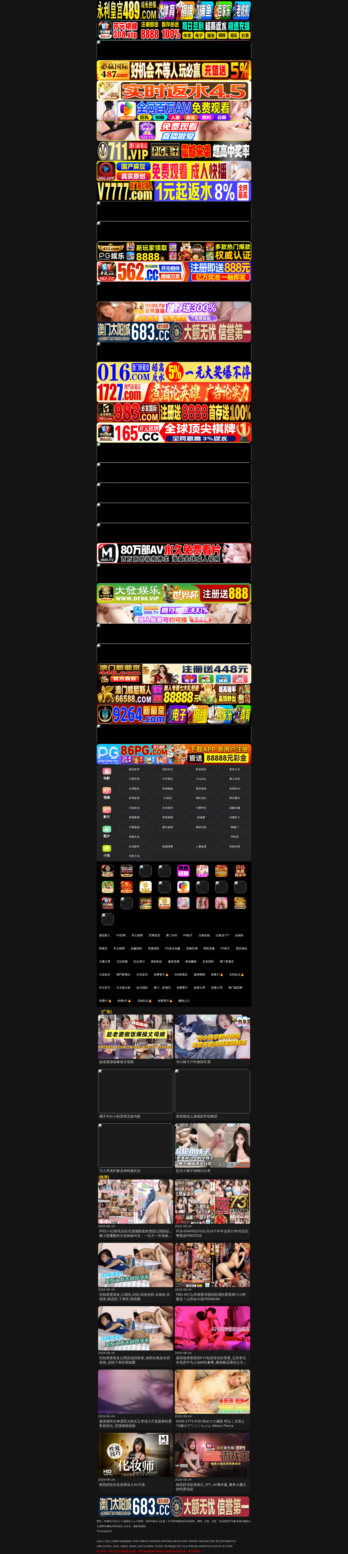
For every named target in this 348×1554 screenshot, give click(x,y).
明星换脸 (167, 817)
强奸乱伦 (167, 769)
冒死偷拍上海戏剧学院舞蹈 (197, 1116)
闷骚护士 (234, 817)
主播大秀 (105, 961)
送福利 (239, 935)
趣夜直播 (173, 961)
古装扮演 (134, 808)
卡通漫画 (134, 827)
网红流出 (201, 798)
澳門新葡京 (123, 974)
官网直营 (154, 935)
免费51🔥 (217, 974)
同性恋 (235, 836)
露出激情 (167, 827)
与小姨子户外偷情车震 (193, 1061)
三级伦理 (134, 778)
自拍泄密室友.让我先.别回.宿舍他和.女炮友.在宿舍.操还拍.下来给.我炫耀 (134, 1296)
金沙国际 (142, 987)
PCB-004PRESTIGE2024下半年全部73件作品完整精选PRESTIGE (212, 1233)
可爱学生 (201, 808)
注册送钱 (204, 935)
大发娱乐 (105, 974)
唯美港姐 (201, 788)
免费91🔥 (105, 1000)
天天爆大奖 (123, 987)
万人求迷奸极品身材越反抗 (120, 1170)
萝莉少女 (234, 769)
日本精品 (167, 778)
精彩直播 (209, 948)
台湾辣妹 (134, 788)
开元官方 (105, 987)
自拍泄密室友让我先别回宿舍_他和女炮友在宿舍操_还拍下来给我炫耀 (134, 1360)
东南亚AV (234, 788)
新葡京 (103, 948)
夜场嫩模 (191, 961)
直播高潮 (192, 948)
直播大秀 (217, 987)
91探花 (168, 798)
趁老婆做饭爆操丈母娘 (116, 1061)
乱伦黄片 (139, 961)
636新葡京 (181, 974)
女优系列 (167, 808)
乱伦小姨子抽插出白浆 (193, 1170)
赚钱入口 (184, 1000)
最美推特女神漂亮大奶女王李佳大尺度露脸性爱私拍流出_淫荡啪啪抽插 (135, 1423)
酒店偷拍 (241, 948)
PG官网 (121, 935)
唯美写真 (201, 827)
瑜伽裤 (201, 817)
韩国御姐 (167, 788)
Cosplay (201, 778)
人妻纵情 (201, 846)
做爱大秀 (199, 987)
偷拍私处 (156, 961)
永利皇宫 (142, 974)
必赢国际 (136, 948)
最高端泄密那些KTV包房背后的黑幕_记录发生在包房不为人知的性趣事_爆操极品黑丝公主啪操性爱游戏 (211, 1362)
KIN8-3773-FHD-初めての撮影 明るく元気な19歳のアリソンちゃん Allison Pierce (210, 1423)
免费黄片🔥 (165, 1000)
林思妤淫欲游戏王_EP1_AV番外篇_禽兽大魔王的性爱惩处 (211, 1486)
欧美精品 (201, 769)
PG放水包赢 (172, 948)
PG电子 (188, 935)
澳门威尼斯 (235, 987)
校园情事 (167, 846)
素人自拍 (234, 778)
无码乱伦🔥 (236, 974)
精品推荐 (134, 769)
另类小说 (134, 856)
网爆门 (235, 827)
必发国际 (208, 961)
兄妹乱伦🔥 (144, 1000)
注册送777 (222, 935)
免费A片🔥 (124, 1000)
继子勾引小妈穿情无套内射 (120, 1116)
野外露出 (234, 798)
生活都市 (134, 846)
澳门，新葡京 (162, 987)
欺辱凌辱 (134, 798)
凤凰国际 (154, 948)
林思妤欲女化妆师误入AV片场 (122, 1484)
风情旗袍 (134, 817)
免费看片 (182, 987)
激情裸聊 (199, 974)
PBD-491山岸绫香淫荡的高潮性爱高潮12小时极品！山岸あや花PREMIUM (211, 1296)
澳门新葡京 (227, 961)
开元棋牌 (137, 935)
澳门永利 (171, 935)
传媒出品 (134, 836)
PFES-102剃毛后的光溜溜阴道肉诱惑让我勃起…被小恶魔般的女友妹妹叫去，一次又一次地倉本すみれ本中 (135, 1235)
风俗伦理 (234, 846)
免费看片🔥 (161, 974)
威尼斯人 (105, 935)
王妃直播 (122, 961)
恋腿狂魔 (234, 808)
